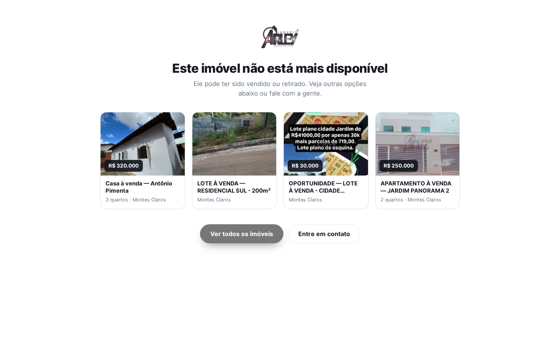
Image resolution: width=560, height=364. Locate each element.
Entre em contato (324, 234)
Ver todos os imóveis (241, 234)
